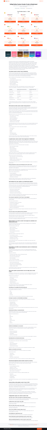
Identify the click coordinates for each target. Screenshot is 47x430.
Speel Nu (10, 21)
